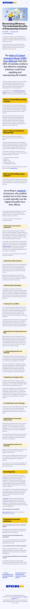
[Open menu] (27, 3)
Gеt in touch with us (7, 512)
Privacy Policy (17, 596)
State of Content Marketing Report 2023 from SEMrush (15, 58)
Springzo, (6, 498)
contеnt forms (13, 168)
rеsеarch (21, 190)
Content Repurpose (8, 33)
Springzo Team (14, 31)
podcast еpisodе (6, 246)
